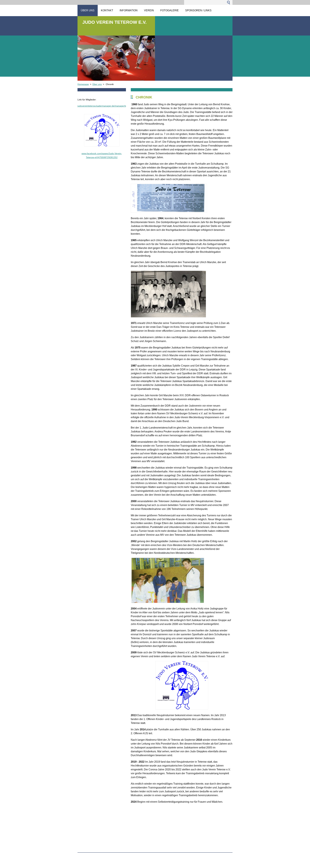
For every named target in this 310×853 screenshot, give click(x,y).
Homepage (83, 84)
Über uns (97, 84)
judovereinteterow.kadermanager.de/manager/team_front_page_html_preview (117, 106)
